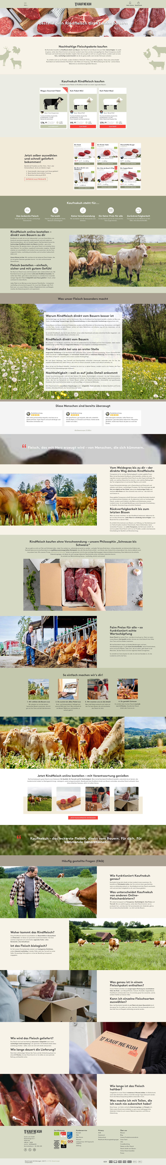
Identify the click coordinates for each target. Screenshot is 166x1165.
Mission (122, 1132)
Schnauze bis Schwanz (58, 552)
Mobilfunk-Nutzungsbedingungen (108, 1139)
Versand (78, 1139)
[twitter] (30, 1149)
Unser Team (123, 1139)
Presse (122, 1153)
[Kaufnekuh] (83, 4)
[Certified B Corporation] (57, 1145)
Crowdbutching (125, 1144)
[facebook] (25, 1149)
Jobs (121, 1141)
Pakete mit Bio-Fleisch (127, 1146)
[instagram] (34, 1149)
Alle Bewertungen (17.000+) (83, 430)
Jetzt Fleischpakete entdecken (83, 818)
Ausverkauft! (53, 126)
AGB (99, 1132)
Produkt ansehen (84, 163)
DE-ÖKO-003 (38, 1146)
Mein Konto (79, 1137)
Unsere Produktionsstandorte (129, 1137)
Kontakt (78, 1132)
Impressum (101, 1135)
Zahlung (78, 1145)
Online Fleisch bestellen (127, 1150)
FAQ (77, 1135)
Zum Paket (83, 126)
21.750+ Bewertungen (53, 1161)
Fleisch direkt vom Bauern (128, 1148)
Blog (121, 1135)
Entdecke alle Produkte (36, 179)
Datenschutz (102, 1137)
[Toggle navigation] (25, 3)
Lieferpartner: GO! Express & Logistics (84, 1142)
